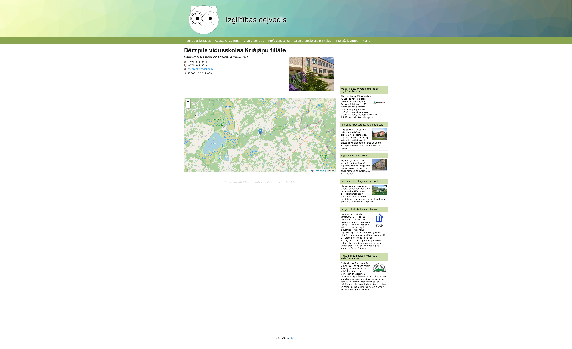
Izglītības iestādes (198, 40)
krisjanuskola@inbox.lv (200, 68)
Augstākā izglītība (227, 40)
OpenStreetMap (320, 170)
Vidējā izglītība (254, 40)
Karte (366, 40)
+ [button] (188, 101)
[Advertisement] (364, 65)
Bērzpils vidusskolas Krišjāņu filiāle (281, 182)
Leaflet (309, 170)
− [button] (188, 106)
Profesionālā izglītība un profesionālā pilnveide (299, 40)
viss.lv (293, 338)
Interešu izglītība (347, 40)
